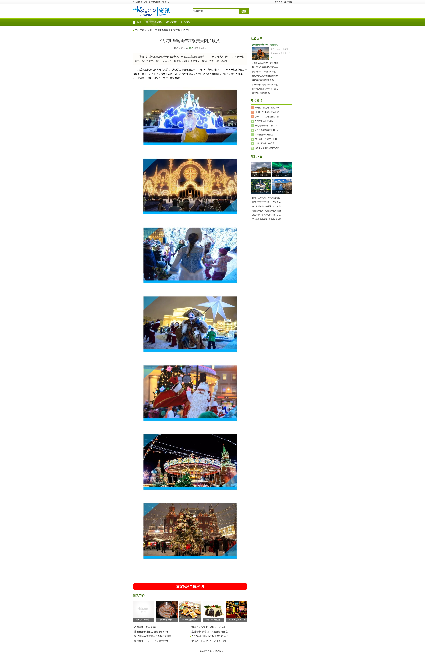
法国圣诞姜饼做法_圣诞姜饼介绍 (151, 631)
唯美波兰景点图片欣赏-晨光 (267, 107)
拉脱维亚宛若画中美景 (265, 143)
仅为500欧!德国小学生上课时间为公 (209, 636)
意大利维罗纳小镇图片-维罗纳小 (266, 206)
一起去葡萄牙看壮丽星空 (266, 125)
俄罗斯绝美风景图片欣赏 (263, 80)
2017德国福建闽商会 (237, 619)
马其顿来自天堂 (261, 192)
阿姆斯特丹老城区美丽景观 (267, 112)
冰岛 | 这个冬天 (282, 175)
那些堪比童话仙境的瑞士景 (267, 116)
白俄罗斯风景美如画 (264, 121)
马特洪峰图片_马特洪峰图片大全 (266, 211)
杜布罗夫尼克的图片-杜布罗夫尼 (266, 202)
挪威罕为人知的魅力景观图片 (265, 76)
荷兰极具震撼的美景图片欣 (267, 130)
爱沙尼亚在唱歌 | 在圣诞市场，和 (208, 641)
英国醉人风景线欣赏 (261, 93)
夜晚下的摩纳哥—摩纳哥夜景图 (266, 198)
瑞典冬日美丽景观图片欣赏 (267, 148)
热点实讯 (186, 22)
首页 (139, 22)
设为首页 (279, 2)
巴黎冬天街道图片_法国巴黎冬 (265, 63)
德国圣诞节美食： (167, 619)
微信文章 (171, 22)
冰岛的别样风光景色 (264, 134)
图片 (185, 30)
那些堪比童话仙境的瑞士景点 (265, 89)
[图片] (191, 48)
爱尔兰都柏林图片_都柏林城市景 (266, 219)
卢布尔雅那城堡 (261, 175)
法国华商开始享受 (144, 619)
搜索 (244, 11)
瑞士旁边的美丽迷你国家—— (265, 67)
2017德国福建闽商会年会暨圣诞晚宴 (152, 636)
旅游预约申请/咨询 (190, 586)
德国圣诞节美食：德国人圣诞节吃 (208, 627)
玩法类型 (175, 30)
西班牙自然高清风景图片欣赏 (265, 84)
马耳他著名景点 (282, 192)
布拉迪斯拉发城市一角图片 (267, 139)
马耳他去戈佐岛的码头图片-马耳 (266, 215)
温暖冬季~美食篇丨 (213, 619)
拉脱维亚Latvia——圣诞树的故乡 (151, 641)
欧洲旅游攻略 (154, 22)
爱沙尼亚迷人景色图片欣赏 (264, 71)
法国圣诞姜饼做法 (190, 619)
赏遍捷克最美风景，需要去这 (265, 44)
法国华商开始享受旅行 (145, 627)
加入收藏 (288, 2)
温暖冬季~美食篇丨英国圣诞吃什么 (209, 631)
